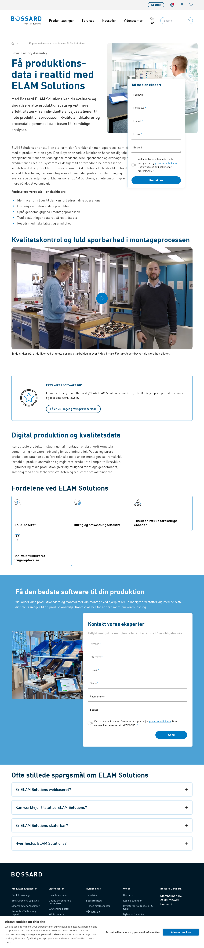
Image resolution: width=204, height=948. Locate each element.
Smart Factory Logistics (25, 900)
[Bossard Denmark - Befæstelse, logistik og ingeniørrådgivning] (12, 43)
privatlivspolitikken (166, 163)
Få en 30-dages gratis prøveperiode (73, 409)
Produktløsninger (61, 20)
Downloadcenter (58, 895)
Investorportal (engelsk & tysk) (138, 907)
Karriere (128, 895)
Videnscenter (133, 20)
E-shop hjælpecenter (98, 905)
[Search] (189, 20)
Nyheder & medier (133, 914)
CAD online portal (59, 908)
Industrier (109, 20)
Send (171, 735)
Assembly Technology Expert (23, 912)
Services (88, 20)
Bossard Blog (94, 900)
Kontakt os (156, 180)
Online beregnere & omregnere (60, 902)
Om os (152, 20)
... (21, 43)
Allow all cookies (181, 932)
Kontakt (156, 4)
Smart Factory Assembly (25, 905)
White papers (56, 914)
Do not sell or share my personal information (133, 932)
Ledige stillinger (132, 900)
